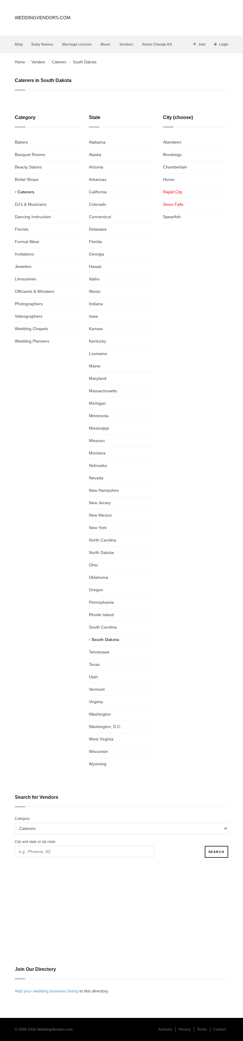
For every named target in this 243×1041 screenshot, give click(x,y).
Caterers (59, 62)
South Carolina (103, 627)
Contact (219, 1029)
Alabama (97, 142)
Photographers (29, 303)
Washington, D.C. (105, 726)
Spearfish (172, 216)
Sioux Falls (173, 204)
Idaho (94, 279)
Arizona (96, 167)
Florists (21, 229)
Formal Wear (27, 241)
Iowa (93, 316)
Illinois (94, 291)
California (98, 191)
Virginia (96, 701)
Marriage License (77, 44)
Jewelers (23, 266)
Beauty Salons (28, 167)
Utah (93, 676)
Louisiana (98, 353)
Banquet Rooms (30, 154)
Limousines (25, 279)
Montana (97, 453)
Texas (94, 664)
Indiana (96, 303)
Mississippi (99, 428)
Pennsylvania (101, 602)
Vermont (97, 689)
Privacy (185, 1029)
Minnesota (98, 415)
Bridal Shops (27, 179)
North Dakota (101, 552)
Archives (165, 1029)
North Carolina (102, 540)
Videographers (28, 316)
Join (201, 44)
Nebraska (98, 465)
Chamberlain (175, 167)
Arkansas (97, 179)
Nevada (96, 477)
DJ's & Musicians (31, 204)
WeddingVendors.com (43, 17)
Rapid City (172, 191)
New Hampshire (104, 490)
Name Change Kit (157, 44)
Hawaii (95, 266)
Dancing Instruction (33, 216)
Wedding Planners (32, 341)
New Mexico (100, 515)
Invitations (24, 254)
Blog (19, 44)
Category (22, 819)
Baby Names (42, 44)
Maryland (97, 378)
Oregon (96, 589)
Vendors (126, 44)
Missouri (97, 440)
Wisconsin (98, 751)
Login (223, 44)
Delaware (98, 229)
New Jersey (100, 502)
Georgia (96, 254)
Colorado (97, 204)
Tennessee (99, 652)
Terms (202, 1029)
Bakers (21, 142)
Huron (169, 179)
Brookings (172, 154)
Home (20, 62)
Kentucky (97, 341)
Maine (94, 366)
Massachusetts (103, 390)
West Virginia (101, 739)
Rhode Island (101, 614)
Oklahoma (98, 577)
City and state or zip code (35, 842)
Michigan (97, 403)
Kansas (96, 328)
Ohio (93, 565)
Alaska (95, 154)
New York (98, 527)
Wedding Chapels (31, 328)
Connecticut (100, 216)
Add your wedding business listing (46, 991)
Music (105, 44)
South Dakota (105, 639)
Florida (95, 241)
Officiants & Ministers (34, 291)
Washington (100, 714)
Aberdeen (172, 142)
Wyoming (97, 764)
